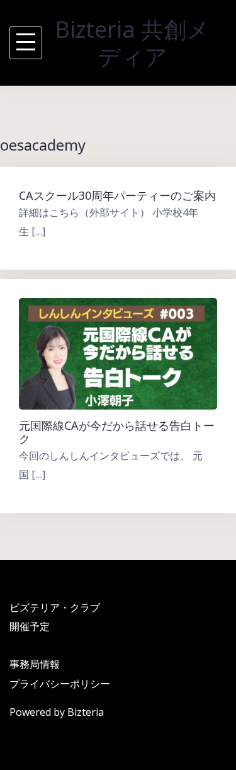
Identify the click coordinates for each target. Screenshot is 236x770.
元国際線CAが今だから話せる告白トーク (117, 432)
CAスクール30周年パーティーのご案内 (117, 195)
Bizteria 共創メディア (132, 43)
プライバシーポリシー (59, 684)
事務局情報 (34, 664)
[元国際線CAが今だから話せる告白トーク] (118, 352)
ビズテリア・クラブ (54, 607)
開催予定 (29, 626)
